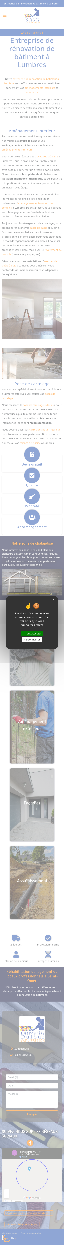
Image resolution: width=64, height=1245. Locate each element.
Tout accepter (33, 633)
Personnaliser (32, 639)
